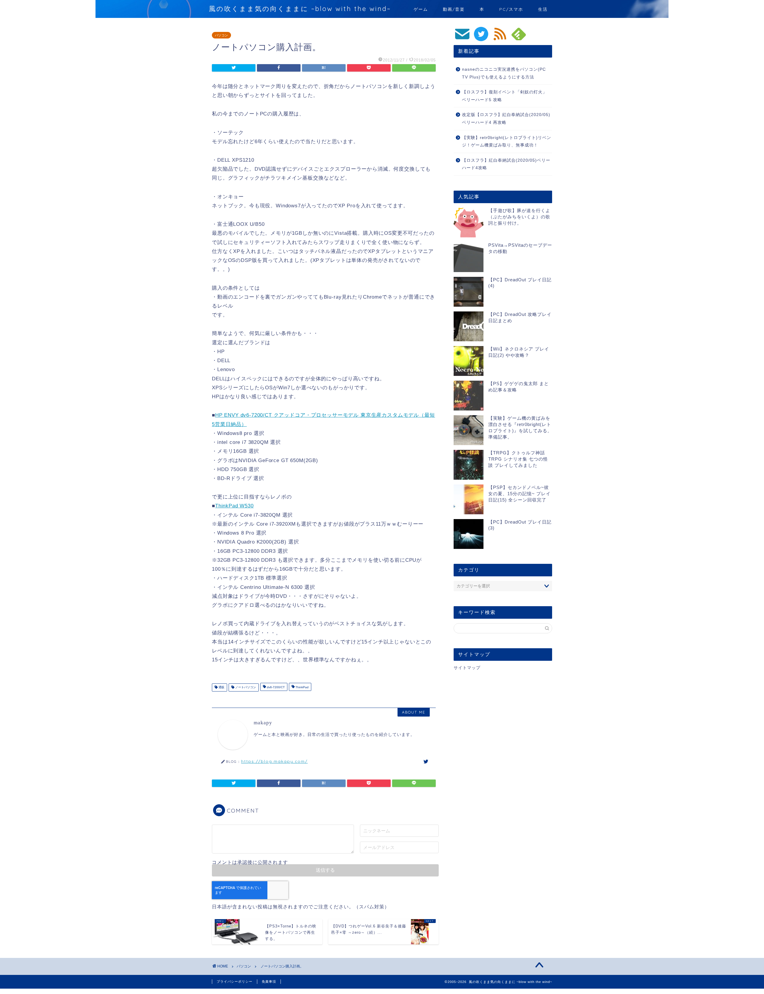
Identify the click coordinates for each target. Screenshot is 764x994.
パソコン (221, 35)
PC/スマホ (511, 9)
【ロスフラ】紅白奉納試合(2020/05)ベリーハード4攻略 (506, 164)
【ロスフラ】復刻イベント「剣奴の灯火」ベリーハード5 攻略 (504, 96)
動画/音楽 (454, 9)
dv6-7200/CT (275, 687)
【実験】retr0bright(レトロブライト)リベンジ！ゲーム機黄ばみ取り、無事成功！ (506, 141)
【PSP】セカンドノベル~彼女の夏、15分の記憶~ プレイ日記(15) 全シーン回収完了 (519, 493)
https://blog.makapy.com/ (274, 761)
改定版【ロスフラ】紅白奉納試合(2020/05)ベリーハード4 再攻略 (506, 118)
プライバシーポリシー (234, 981)
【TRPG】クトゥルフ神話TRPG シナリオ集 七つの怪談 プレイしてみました (518, 459)
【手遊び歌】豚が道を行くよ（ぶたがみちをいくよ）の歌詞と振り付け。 (519, 217)
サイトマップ (467, 668)
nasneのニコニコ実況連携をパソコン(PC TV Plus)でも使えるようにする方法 (504, 73)
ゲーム (421, 9)
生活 (543, 9)
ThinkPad (302, 687)
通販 (221, 687)
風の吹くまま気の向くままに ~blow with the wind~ (300, 8)
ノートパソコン (245, 687)
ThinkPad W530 (234, 506)
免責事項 (269, 981)
